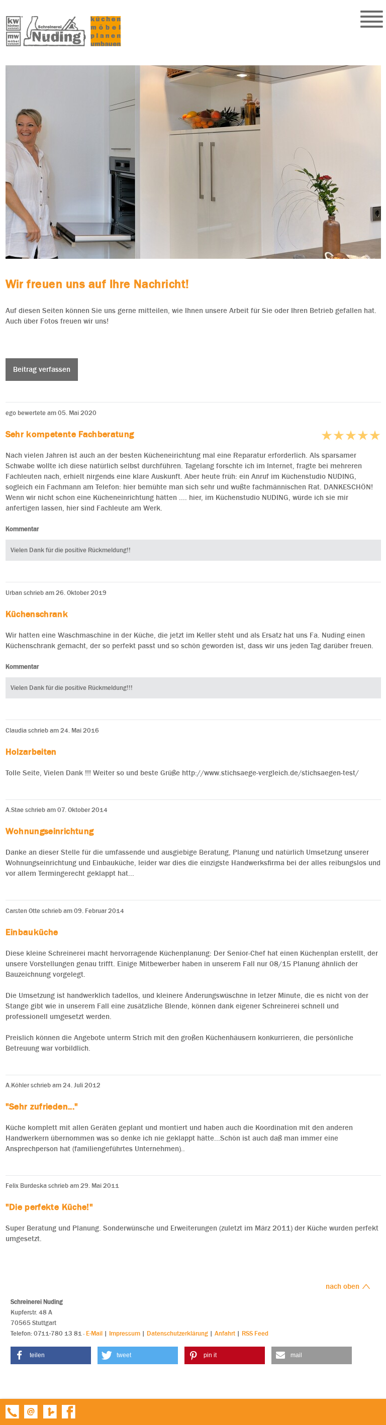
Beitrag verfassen (41, 369)
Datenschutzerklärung (177, 1333)
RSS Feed (255, 1333)
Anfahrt (225, 1333)
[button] (51, 1355)
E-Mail (94, 1333)
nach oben (343, 1286)
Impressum (124, 1333)
